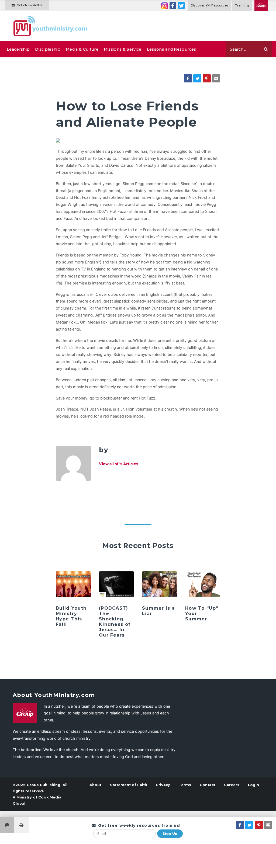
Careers (231, 785)
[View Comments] (7, 825)
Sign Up (170, 834)
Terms (185, 785)
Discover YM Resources (210, 5)
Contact (207, 785)
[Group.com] (261, 5)
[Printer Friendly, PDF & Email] (21, 825)
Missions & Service (123, 49)
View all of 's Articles (118, 463)
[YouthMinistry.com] (50, 26)
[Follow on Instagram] (164, 5)
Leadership (18, 49)
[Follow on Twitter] (181, 5)
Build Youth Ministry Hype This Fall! (71, 616)
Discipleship (47, 49)
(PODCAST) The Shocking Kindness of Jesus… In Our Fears (114, 622)
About (95, 785)
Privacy (163, 785)
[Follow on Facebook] (173, 5)
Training (242, 5)
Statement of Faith (128, 785)
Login (253, 785)
